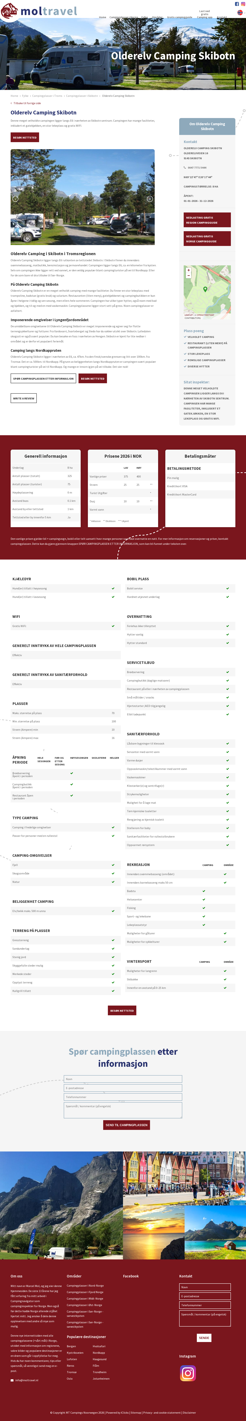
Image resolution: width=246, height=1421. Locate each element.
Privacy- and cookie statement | (163, 1412)
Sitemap (136, 1412)
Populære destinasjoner (86, 1336)
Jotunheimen (101, 1378)
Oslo (70, 1378)
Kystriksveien (75, 1352)
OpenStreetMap (205, 314)
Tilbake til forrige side (27, 103)
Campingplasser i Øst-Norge (84, 1305)
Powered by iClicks (117, 1412)
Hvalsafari (99, 1346)
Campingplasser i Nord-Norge (85, 1285)
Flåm (96, 1365)
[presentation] (15, 199)
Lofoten (72, 1359)
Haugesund (99, 1359)
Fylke (25, 96)
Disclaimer (189, 1412)
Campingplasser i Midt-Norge (85, 1298)
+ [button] (188, 270)
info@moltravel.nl (26, 1380)
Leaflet (189, 314)
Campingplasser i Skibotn (82, 96)
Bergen (71, 1346)
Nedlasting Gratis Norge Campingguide (201, 238)
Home (14, 96)
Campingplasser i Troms (47, 96)
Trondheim (99, 1372)
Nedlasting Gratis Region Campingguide (202, 220)
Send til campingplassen (126, 1125)
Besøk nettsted (25, 137)
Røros (70, 1365)
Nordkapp (99, 1352)
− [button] (188, 275)
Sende (204, 1337)
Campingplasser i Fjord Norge (85, 1292)
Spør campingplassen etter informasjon (43, 378)
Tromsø (72, 1372)
